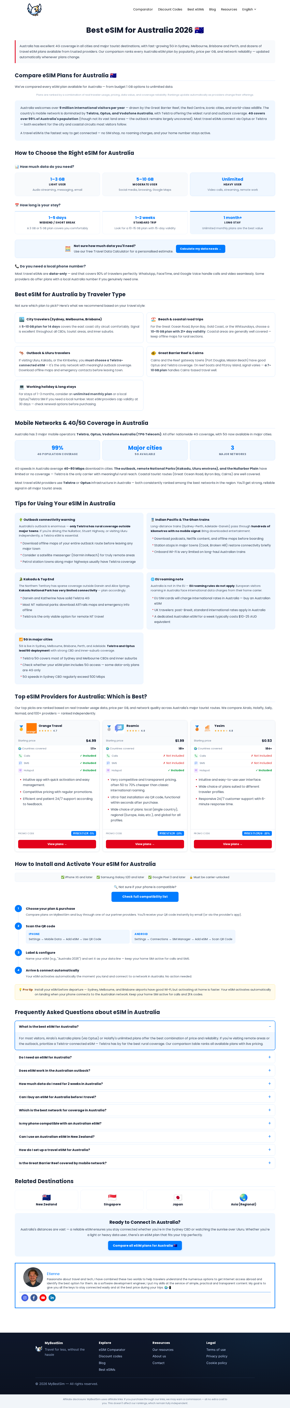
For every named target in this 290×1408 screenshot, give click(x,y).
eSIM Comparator (112, 1350)
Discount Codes (170, 9)
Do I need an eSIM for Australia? (45, 1057)
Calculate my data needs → (200, 249)
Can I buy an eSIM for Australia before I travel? (57, 1097)
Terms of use (216, 1350)
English (247, 9)
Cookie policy (216, 1363)
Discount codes (110, 1356)
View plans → (57, 844)
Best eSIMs (195, 9)
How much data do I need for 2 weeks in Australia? (61, 1084)
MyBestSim (54, 1343)
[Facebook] (33, 1297)
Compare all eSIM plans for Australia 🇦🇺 (145, 1245)
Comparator (143, 9)
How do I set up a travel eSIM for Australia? (54, 1150)
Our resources (162, 1350)
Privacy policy (216, 1356)
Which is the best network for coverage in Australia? (62, 1110)
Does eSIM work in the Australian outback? (54, 1070)
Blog (212, 9)
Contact (158, 1363)
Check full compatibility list (145, 897)
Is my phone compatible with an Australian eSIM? (60, 1123)
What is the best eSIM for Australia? (49, 1026)
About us (159, 1356)
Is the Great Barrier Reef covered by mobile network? (63, 1163)
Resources (229, 9)
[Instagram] (24, 1297)
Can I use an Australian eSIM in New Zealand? (56, 1136)
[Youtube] (43, 1297)
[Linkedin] (52, 1297)
